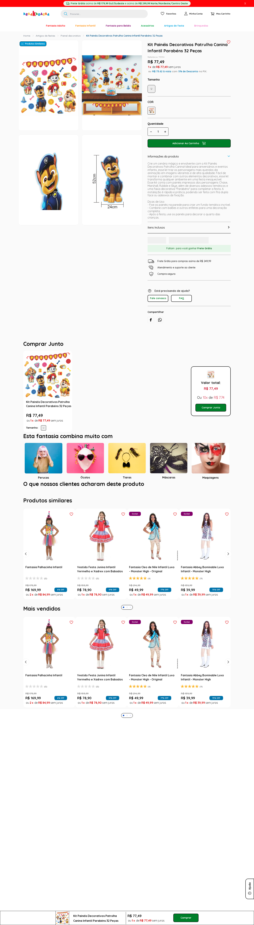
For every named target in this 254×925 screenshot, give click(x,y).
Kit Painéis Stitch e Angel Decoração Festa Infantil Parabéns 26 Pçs (156, 411)
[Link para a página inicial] (26, 35)
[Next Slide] (228, 566)
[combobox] (104, 14)
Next (185, 399)
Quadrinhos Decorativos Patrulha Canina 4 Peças (104, 409)
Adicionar (107, 435)
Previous (75, 399)
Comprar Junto (211, 415)
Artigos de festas (45, 35)
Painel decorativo (71, 35)
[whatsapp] (160, 323)
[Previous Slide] (25, 566)
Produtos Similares (35, 43)
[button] (151, 111)
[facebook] (151, 323)
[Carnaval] (35, 25)
